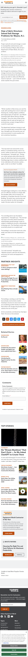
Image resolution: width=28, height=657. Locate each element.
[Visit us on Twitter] (5, 616)
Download (8, 554)
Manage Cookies (14, 645)
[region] (14, 643)
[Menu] (2, 2)
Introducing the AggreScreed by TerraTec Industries (8, 360)
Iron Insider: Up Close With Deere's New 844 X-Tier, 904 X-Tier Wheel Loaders (9, 491)
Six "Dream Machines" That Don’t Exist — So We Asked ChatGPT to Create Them (13, 452)
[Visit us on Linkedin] (9, 616)
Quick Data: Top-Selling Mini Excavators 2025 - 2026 (8, 480)
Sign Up (5, 609)
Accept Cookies (14, 654)
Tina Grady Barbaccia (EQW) (8, 39)
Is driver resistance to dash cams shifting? (9, 268)
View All (19, 554)
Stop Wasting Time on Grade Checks (9, 289)
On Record (4, 337)
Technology (4, 447)
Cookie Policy (6, 642)
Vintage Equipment (6, 465)
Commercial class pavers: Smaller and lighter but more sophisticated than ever (8, 349)
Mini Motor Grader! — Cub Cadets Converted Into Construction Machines (9, 468)
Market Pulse (5, 476)
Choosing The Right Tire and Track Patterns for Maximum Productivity (9, 280)
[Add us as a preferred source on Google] (7, 319)
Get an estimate (10, 184)
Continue (7, 403)
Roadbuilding (6, 28)
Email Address (6, 395)
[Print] (3, 319)
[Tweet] (18, 319)
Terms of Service (8, 22)
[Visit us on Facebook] (2, 616)
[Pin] (22, 319)
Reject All (14, 650)
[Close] (26, 632)
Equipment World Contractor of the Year (13, 519)
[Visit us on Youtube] (12, 616)
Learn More (8, 533)
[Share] (11, 319)
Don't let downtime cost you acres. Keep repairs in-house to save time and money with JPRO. (9, 370)
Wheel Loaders (5, 487)
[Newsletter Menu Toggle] (26, 2)
